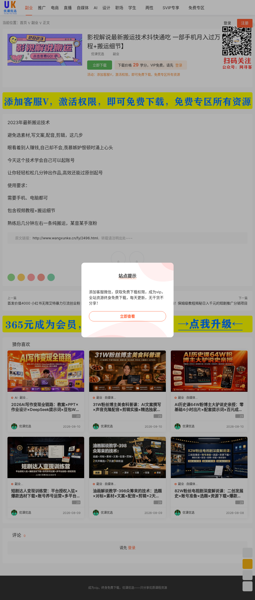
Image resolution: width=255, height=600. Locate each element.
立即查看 (127, 316)
